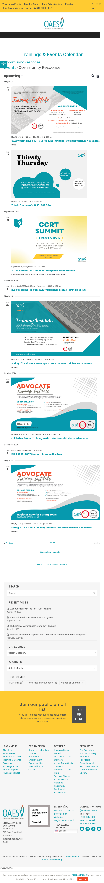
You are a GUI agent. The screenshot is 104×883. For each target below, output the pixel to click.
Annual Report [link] (10, 769)
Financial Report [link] (11, 772)
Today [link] (52, 543)
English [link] (62, 831)
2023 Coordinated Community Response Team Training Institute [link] (49, 289)
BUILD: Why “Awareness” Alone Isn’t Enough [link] (33, 626)
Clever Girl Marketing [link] (52, 859)
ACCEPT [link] (82, 879)
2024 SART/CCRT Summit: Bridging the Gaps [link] (36, 454)
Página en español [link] (64, 820)
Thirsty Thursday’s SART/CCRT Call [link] (31, 205)
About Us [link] (7, 750)
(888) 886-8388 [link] (88, 810)
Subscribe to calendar (50, 552)
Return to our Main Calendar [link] (52, 564)
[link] (3, 64)
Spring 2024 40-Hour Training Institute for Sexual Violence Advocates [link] (51, 363)
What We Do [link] (9, 753)
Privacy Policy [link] (72, 856)
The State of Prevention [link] (42, 682)
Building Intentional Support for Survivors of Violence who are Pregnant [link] (48, 634)
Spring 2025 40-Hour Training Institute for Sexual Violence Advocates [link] (51, 527)
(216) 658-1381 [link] (87, 817)
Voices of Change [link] (72, 682)
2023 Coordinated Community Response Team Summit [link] (43, 270)
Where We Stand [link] (12, 756)
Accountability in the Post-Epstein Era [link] (30, 608)
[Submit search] (94, 593)
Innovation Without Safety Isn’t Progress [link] (31, 617)
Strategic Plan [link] (10, 766)
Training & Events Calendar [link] (12, 761)
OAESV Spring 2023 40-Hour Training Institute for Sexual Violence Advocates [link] (55, 140)
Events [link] (10, 67)
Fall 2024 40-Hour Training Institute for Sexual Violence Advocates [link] (49, 438)
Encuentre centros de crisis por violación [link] (64, 814)
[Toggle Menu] (96, 35)
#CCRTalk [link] (16, 682)
